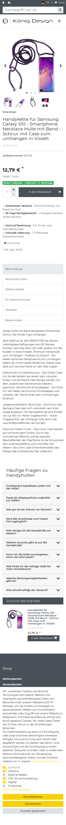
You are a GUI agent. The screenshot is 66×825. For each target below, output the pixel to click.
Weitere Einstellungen (16, 789)
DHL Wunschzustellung (22, 778)
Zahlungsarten (12, 678)
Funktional (14, 785)
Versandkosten (12, 684)
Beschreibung (14, 269)
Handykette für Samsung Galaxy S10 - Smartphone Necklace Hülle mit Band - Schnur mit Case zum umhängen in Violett (43, 617)
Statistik (13, 771)
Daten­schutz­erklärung (45, 761)
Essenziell (14, 767)
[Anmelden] (3, 2)
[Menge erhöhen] (13, 189)
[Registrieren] (10, 2)
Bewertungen (13, 320)
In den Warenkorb (40, 192)
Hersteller (11, 309)
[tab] (33, 269)
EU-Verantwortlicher (17, 299)
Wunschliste (13, 243)
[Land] (42, 2)
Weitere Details (14, 289)
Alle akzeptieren (33, 796)
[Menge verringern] (13, 194)
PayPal (12, 782)
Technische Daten (16, 279)
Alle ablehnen (33, 803)
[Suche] (60, 10)
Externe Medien (17, 774)
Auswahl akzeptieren (33, 811)
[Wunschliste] (47, 2)
